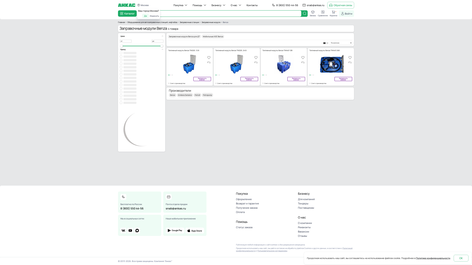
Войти (348, 13)
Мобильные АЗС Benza (213, 36)
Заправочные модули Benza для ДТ (184, 36)
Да (145, 15)
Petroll (197, 95)
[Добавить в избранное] (209, 57)
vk (123, 230)
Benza (172, 95)
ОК (461, 258)
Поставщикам (306, 207)
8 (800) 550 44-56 (132, 208)
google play (175, 230)
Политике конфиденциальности (433, 258)
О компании (305, 223)
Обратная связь (343, 5)
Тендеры (303, 203)
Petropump (207, 95)
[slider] (121, 46)
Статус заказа (244, 227)
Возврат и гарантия (247, 203)
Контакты (252, 5)
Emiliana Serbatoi (185, 95)
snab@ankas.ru (315, 5)
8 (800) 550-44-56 (287, 5)
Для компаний (306, 199)
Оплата (240, 212)
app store (194, 230)
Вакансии (303, 231)
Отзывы (302, 236)
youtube (130, 230)
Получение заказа (247, 207)
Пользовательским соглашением (272, 251)
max (137, 230)
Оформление (244, 199)
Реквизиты (304, 227)
